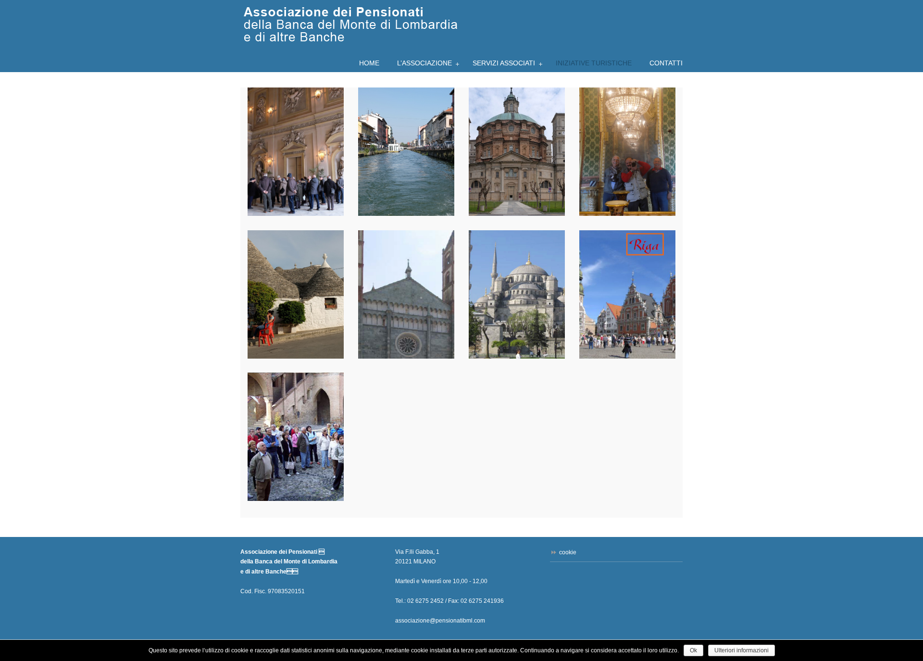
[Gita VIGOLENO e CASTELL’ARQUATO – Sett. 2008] (296, 437)
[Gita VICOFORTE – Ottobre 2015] (517, 151)
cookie (567, 552)
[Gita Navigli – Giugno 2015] (406, 151)
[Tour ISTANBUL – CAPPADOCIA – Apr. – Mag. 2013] (517, 294)
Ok (693, 650)
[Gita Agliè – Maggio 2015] (627, 151)
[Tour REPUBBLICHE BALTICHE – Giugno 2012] (627, 294)
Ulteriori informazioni (741, 650)
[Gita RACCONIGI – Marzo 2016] (296, 151)
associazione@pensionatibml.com (440, 620)
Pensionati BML (350, 23)
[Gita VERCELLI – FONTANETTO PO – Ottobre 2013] (406, 294)
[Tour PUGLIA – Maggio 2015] (296, 294)
